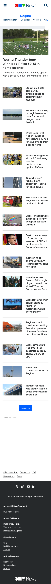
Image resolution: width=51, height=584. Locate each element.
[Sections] (5, 6)
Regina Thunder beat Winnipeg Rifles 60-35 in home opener (21, 64)
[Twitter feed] (17, 486)
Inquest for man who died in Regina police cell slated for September (37, 390)
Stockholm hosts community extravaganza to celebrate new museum (35, 94)
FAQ (34, 472)
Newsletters (8, 476)
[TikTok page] (22, 486)
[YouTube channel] (28, 486)
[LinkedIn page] (34, 486)
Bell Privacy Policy (11, 524)
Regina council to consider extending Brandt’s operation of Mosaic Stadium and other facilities (36, 328)
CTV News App (10, 472)
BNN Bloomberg (10, 546)
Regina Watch (10, 20)
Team (19, 476)
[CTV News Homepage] (25, 5)
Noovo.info (8, 561)
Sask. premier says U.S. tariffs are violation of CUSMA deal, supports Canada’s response (37, 241)
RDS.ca (6, 568)
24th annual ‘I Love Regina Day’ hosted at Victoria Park (37, 200)
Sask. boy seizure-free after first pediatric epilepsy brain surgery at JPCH (36, 351)
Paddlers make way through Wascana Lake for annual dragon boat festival (37, 116)
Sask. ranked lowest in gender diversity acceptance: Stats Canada (37, 220)
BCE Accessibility (11, 511)
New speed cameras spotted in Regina (37, 370)
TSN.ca (6, 549)
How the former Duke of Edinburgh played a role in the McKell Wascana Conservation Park (36, 283)
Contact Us (25, 472)
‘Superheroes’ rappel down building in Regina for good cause (36, 182)
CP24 (5, 543)
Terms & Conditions (12, 527)
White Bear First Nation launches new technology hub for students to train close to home (37, 139)
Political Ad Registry (12, 530)
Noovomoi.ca (9, 565)
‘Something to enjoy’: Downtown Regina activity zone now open (37, 262)
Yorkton (37, 20)
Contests (25, 20)
